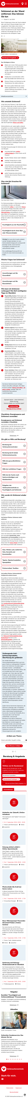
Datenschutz (9, 1088)
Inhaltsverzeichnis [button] (7, 96)
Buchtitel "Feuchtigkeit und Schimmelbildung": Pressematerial (13, 996)
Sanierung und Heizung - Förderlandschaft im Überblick (13, 964)
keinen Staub (13, 543)
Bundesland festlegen (10, 779)
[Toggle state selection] (22, 3)
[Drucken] (1, 36)
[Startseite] (10, 4)
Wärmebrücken (5, 212)
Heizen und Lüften (18, 122)
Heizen (24, 207)
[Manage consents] (25, 1094)
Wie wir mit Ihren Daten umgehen (14, 783)
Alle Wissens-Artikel (13, 746)
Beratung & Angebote (9, 58)
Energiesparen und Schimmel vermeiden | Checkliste (11, 421)
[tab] (8, 1059)
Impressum (19, 1088)
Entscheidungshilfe (6, 639)
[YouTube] (2, 1079)
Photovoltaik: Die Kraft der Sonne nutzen (11, 888)
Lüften (12, 207)
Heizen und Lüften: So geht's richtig (10, 740)
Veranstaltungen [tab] (8, 789)
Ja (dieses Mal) (13, 406)
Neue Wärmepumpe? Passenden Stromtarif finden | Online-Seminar (13, 923)
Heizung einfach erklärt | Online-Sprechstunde (11, 848)
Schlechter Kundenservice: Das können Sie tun (12, 1036)
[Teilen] (4, 36)
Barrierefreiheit (14, 1092)
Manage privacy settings (14, 408)
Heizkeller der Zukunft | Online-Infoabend (13, 813)
